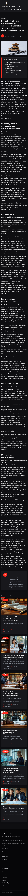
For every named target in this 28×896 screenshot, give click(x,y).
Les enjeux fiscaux (9, 72)
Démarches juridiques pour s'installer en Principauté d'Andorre (10, 732)
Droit (19, 6)
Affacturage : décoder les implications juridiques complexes (14, 808)
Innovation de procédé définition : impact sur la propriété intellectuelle (11, 619)
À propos (13, 587)
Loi (23, 9)
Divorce (4, 9)
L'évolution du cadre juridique (12, 74)
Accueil (3, 14)
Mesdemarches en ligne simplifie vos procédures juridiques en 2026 (11, 770)
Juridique (5, 6)
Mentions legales (6, 883)
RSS (3, 885)
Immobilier (11, 9)
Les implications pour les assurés (13, 70)
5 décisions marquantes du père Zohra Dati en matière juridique (13, 656)
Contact (4, 880)
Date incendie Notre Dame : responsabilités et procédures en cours (10, 693)
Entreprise (12, 6)
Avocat (18, 9)
